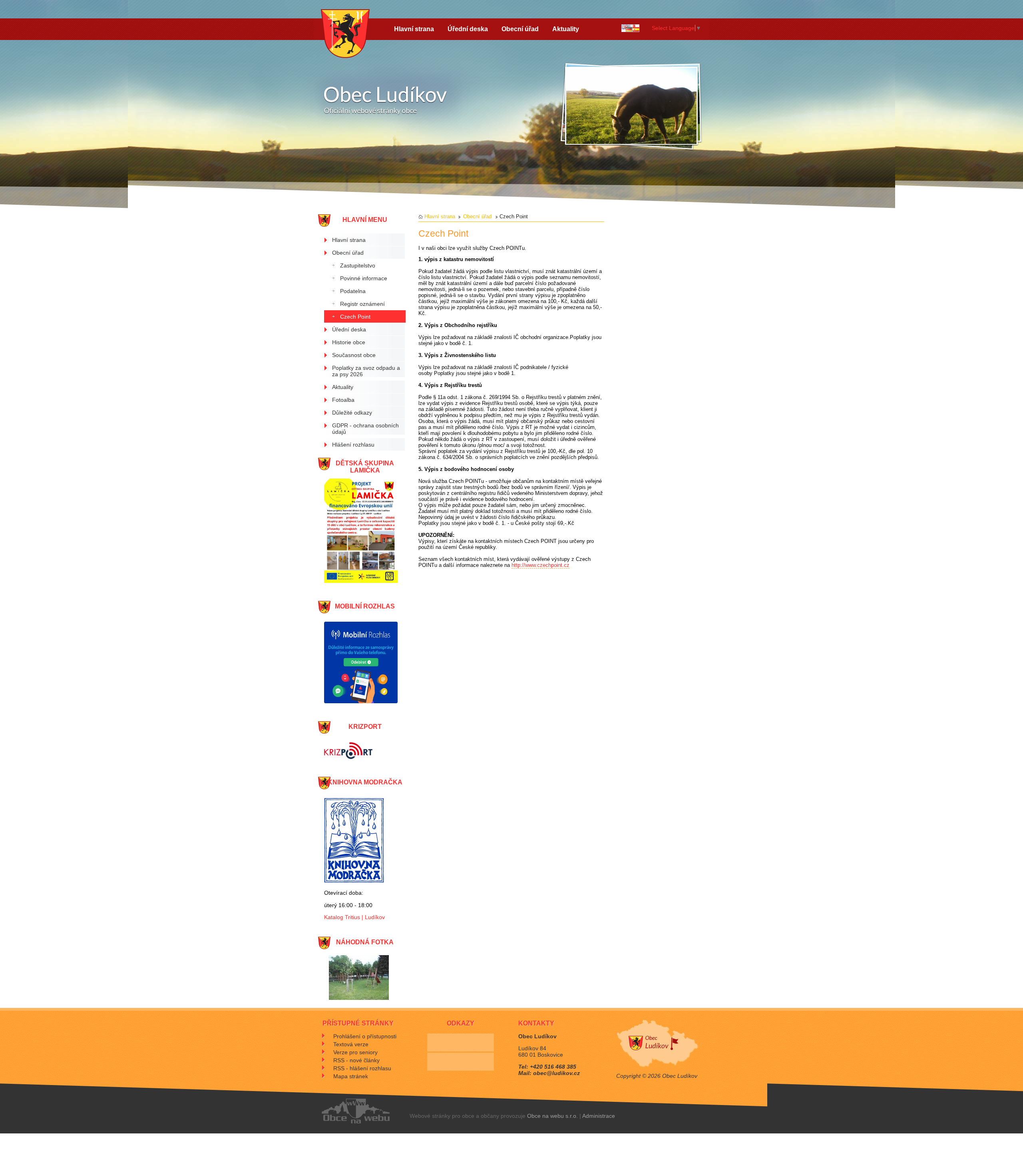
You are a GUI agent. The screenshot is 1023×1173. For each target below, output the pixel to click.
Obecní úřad (520, 29)
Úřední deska (468, 29)
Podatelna (353, 291)
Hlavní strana (414, 29)
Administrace (598, 1116)
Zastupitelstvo (357, 265)
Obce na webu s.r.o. (552, 1116)
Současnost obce (354, 355)
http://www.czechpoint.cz (540, 565)
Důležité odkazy (352, 412)
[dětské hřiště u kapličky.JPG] (359, 998)
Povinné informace (363, 278)
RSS (356, 1060)
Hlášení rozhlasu (353, 444)
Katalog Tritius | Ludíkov (354, 917)
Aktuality (565, 29)
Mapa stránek (350, 1076)
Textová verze (350, 1044)
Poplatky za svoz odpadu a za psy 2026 (366, 371)
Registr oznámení (362, 304)
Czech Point (355, 316)
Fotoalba (343, 400)
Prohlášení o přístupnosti (364, 1036)
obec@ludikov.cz (556, 1073)
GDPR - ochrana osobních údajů (365, 428)
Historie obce (348, 342)
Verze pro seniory (355, 1052)
